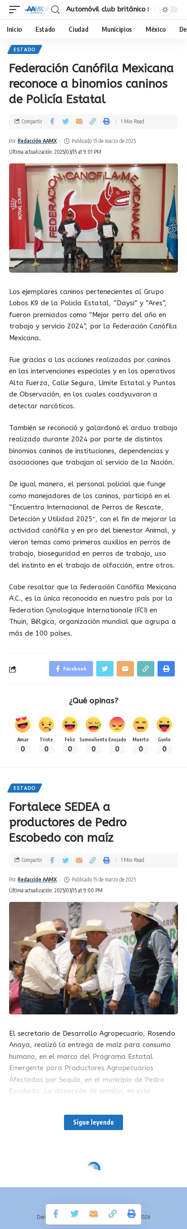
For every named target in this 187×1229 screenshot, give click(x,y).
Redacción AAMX (37, 140)
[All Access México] (37, 9)
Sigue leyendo (93, 1122)
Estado (25, 49)
